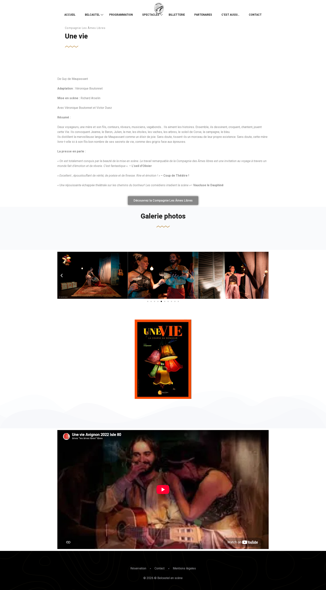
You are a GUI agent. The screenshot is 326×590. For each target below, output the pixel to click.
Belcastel (92, 14)
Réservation (138, 568)
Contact (255, 14)
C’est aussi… (230, 14)
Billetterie (177, 14)
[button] (61, 275)
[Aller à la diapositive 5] (161, 301)
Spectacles (150, 14)
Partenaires (203, 14)
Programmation (121, 14)
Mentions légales (184, 568)
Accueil (69, 14)
